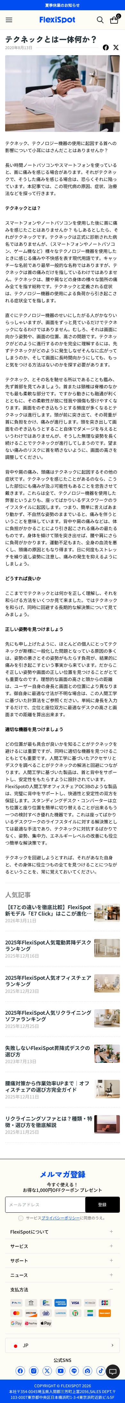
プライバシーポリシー (60, 1217)
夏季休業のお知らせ (62, 5)
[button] (62, 1232)
